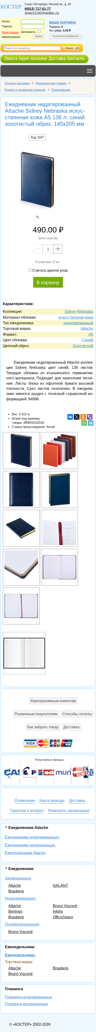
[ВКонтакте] (70, 417)
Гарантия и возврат (27, 811)
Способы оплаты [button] (77, 714)
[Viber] (90, 417)
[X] (76, 417)
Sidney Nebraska (79, 311)
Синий (87, 340)
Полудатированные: (22, 924)
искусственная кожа (75, 317)
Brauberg (16, 891)
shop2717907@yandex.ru (42, 13)
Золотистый (82, 346)
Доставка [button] (71, 727)
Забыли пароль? (11, 36)
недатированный (78, 323)
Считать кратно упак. (50, 270)
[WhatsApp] (84, 423)
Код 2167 (37, 137)
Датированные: (18, 878)
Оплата (10, 58)
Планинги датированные (26, 1004)
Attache (14, 886)
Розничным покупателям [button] (36, 714)
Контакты (75, 58)
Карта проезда (52, 801)
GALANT (60, 886)
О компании (24, 801)
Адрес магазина (33, 58)
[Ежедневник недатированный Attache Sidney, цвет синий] (24, 653)
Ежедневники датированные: (30, 845)
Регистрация (10, 32)
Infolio (58, 911)
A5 (91, 334)
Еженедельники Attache (25, 853)
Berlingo (15, 911)
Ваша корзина (62, 22)
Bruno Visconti (65, 906)
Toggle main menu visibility (89, 70)
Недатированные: (20, 898)
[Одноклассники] (83, 417)
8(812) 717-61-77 (38, 9)
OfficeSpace (63, 917)
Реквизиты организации (68, 811)
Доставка (57, 58)
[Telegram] (90, 423)
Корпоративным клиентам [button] (53, 701)
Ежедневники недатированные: (32, 837)
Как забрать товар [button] (42, 727)
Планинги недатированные (28, 997)
